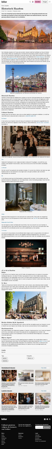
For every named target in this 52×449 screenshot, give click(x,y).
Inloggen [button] (45, 1)
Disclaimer (37, 438)
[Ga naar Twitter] (49, 419)
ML (2, 175)
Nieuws (3, 441)
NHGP (3, 444)
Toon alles (43, 367)
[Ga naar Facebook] (47, 419)
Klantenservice (38, 439)
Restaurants (4, 438)
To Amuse (4, 230)
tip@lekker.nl (28, 426)
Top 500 (3, 439)
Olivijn (3, 214)
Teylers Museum (40, 56)
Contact (20, 435)
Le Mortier (4, 167)
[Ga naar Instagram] (45, 419)
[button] (30, 2)
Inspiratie (7, 5)
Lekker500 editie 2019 (30, 116)
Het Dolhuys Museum (12, 58)
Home (3, 5)
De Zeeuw (4, 118)
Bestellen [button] (37, 1)
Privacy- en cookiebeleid (40, 441)
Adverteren (20, 436)
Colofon (20, 438)
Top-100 (35, 218)
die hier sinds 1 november (43, 122)
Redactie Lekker (17, 11)
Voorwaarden (38, 436)
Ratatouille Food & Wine (7, 222)
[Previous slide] (48, 368)
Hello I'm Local (43, 341)
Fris (2, 159)
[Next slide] (49, 368)
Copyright (37, 435)
